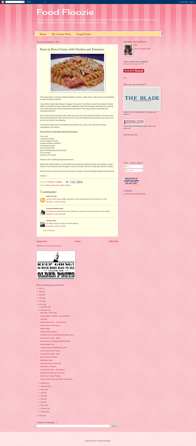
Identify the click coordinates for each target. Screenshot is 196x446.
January (43, 411)
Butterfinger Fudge (46, 360)
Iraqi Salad (43, 319)
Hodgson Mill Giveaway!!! (48, 332)
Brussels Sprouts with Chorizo (50, 351)
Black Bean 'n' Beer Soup (48, 313)
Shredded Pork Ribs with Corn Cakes (52, 373)
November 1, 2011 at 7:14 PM (55, 226)
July (42, 393)
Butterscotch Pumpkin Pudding (50, 376)
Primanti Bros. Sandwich (48, 366)
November (44, 310)
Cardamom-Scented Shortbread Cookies (53, 347)
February (44, 408)
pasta (53, 185)
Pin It (125, 78)
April (42, 402)
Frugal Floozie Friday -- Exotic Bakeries (53, 322)
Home (43, 34)
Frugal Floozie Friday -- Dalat (49, 354)
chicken (47, 185)
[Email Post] (67, 182)
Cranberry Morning (52, 208)
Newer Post (42, 241)
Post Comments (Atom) (53, 246)
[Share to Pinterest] (81, 182)
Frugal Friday (83, 34)
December (44, 307)
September (44, 386)
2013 (41, 298)
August (43, 389)
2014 (41, 295)
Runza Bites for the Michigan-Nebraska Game (55, 341)
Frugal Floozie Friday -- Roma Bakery (52, 369)
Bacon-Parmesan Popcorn (49, 357)
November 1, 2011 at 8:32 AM (55, 202)
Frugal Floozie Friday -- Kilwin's (50, 338)
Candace (49, 220)
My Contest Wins (61, 34)
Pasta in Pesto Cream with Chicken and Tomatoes (56, 379)
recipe (62, 185)
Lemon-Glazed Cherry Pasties (50, 325)
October (43, 383)
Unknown (49, 196)
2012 (41, 301)
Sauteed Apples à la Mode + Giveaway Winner (55, 316)
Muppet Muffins (45, 328)
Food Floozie (65, 12)
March (43, 405)
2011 (41, 304)
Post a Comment (48, 230)
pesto (57, 185)
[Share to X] (76, 182)
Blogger (108, 441)
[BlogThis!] (73, 182)
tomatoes (68, 185)
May (42, 399)
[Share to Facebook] (78, 182)
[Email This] (71, 182)
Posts (128, 166)
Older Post (113, 241)
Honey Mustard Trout (47, 344)
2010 (41, 415)
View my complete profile (142, 49)
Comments (130, 170)
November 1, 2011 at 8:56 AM (55, 214)
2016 (41, 288)
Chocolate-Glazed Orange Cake (50, 363)
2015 (41, 292)
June (42, 396)
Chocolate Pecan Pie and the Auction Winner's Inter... (57, 335)
